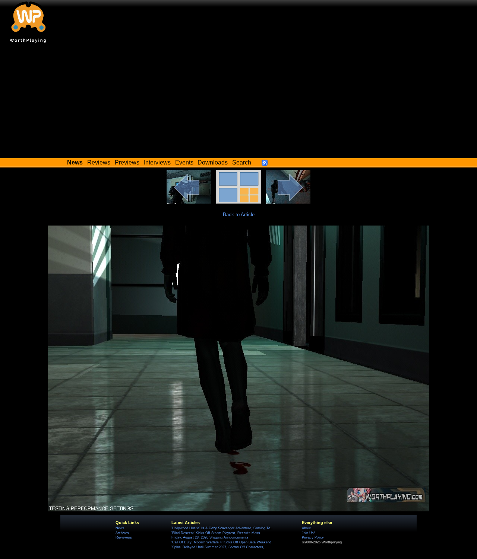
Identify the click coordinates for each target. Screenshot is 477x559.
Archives (122, 533)
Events (184, 162)
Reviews (98, 162)
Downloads (213, 162)
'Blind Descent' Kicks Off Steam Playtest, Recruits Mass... (217, 533)
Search (241, 162)
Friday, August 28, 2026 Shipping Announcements (210, 537)
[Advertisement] (238, 102)
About (306, 528)
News (120, 528)
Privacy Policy (313, 537)
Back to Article (239, 214)
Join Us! (308, 533)
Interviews (157, 162)
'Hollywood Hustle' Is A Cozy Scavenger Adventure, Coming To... (222, 528)
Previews (127, 162)
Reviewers (124, 537)
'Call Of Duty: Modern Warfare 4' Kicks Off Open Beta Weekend (221, 542)
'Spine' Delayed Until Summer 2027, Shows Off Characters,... (219, 547)
